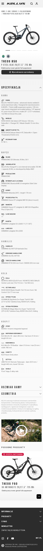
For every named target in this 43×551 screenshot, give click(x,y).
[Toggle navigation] (2, 3)
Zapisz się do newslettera (13, 530)
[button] (2, 475)
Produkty (6, 516)
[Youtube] (12, 538)
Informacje (7, 511)
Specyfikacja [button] (11, 87)
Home (3, 11)
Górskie (14, 11)
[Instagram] (2, 538)
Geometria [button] (8, 393)
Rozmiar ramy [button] (11, 387)
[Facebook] (7, 538)
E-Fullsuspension (24, 11)
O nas (4, 521)
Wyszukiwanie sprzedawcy (23, 72)
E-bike (8, 11)
